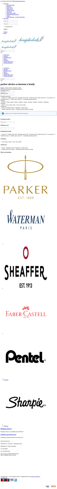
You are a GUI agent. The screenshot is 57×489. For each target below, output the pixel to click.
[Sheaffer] (26, 288)
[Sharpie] (26, 424)
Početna (2, 87)
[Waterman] (26, 243)
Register (5, 32)
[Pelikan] (6, 426)
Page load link (4, 478)
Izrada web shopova (35, 476)
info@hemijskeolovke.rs (19, 1)
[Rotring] (6, 379)
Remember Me (8, 26)
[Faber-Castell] (26, 333)
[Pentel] (26, 378)
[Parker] (26, 198)
